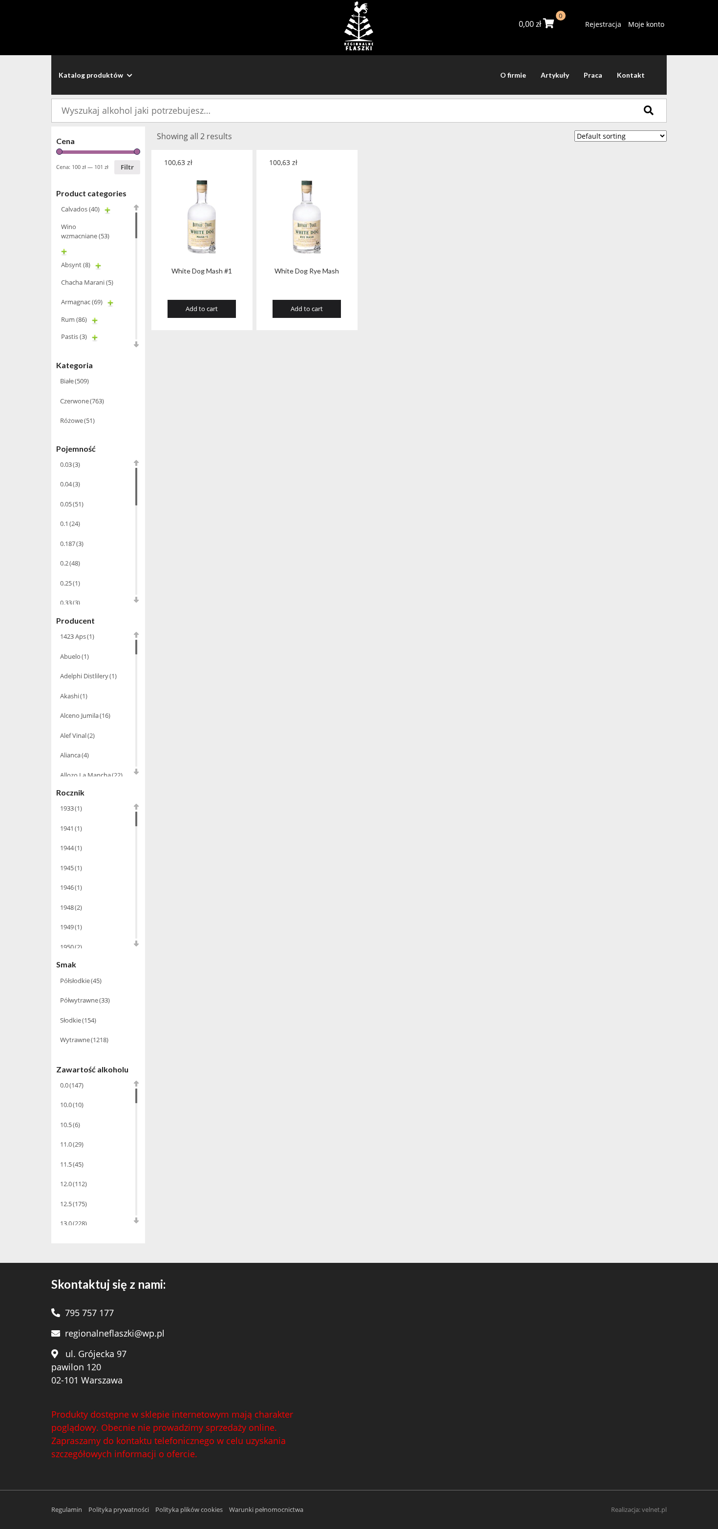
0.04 (70, 484)
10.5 (70, 1124)
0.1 (70, 523)
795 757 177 (89, 1313)
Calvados (80, 209)
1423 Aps (77, 636)
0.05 (72, 504)
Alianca (74, 755)
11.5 (72, 1164)
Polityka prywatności (118, 1509)
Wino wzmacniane (85, 231)
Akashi (73, 695)
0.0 (72, 1085)
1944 (71, 847)
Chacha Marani (87, 282)
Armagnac (82, 301)
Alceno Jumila (85, 715)
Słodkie (78, 1020)
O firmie (513, 75)
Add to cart (202, 308)
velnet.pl (654, 1509)
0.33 (70, 602)
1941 (71, 828)
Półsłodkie (81, 980)
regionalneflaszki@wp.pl (115, 1333)
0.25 (70, 583)
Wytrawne (84, 1039)
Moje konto (646, 24)
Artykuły (555, 75)
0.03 (70, 464)
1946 (71, 887)
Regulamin (66, 1509)
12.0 (73, 1183)
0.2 (70, 563)
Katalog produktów (92, 75)
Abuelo (74, 656)
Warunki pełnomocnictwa (266, 1509)
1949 (71, 926)
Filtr (127, 167)
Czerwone (82, 401)
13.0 (73, 1223)
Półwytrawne (85, 1000)
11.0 (72, 1144)
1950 (71, 947)
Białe (74, 381)
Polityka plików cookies (189, 1509)
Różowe (77, 420)
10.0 (72, 1104)
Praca (593, 75)
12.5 (73, 1203)
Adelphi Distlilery (88, 675)
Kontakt (631, 75)
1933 (71, 808)
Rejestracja (603, 24)
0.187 (72, 543)
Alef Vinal (77, 735)
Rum (74, 319)
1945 (71, 867)
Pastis (74, 336)
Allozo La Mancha (91, 775)
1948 (71, 907)
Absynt (75, 264)
